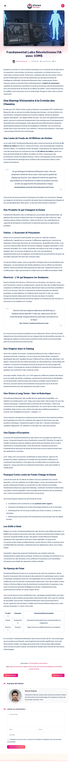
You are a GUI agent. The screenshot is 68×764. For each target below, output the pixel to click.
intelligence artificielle (54, 666)
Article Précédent (10, 675)
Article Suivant (58, 675)
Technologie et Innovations (38, 663)
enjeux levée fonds (29, 666)
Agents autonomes (16, 666)
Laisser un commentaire (16, 747)
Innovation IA (41, 666)
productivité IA (34, 669)
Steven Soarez (31, 691)
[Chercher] (62, 5)
